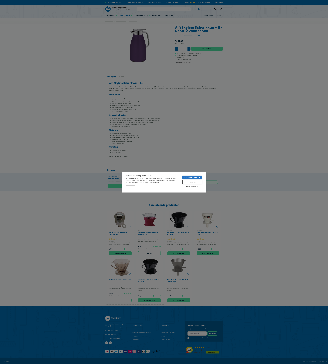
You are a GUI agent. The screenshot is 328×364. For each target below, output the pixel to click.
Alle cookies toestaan (192, 177)
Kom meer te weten (130, 184)
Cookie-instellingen (192, 186)
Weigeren (192, 182)
